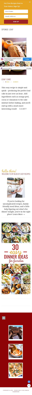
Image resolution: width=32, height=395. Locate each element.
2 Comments (15, 82)
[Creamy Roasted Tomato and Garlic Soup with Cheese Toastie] (15, 357)
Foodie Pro (17, 390)
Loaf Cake (6, 79)
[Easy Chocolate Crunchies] (15, 338)
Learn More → (19, 214)
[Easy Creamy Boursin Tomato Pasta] (15, 376)
